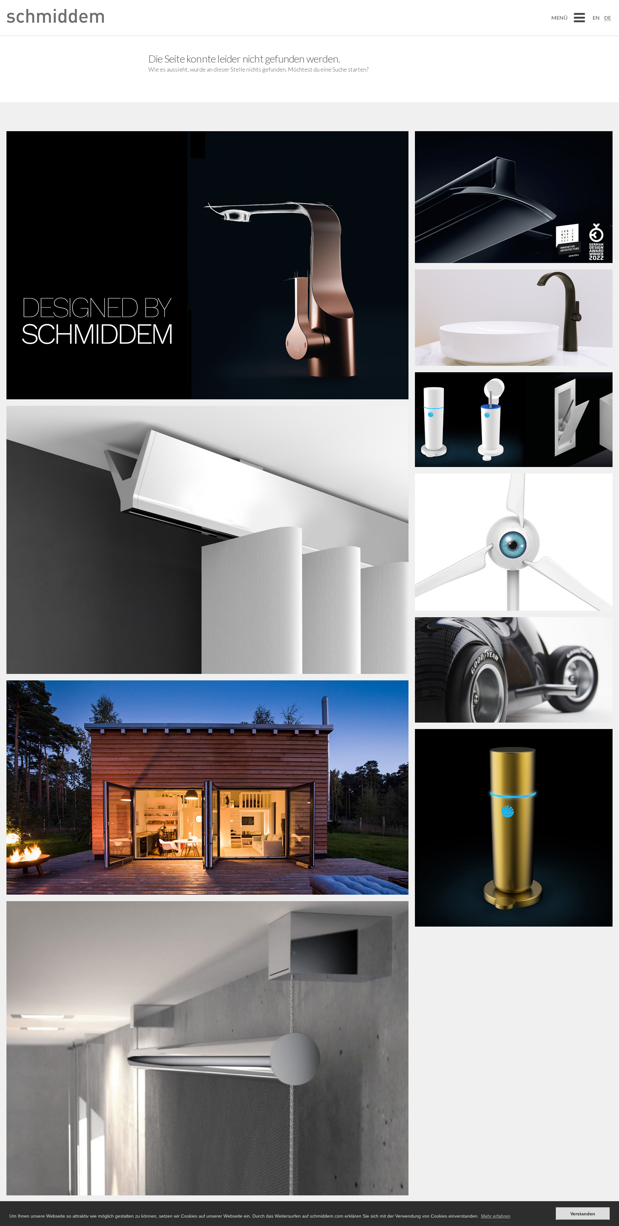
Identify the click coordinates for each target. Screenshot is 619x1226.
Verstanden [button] (582, 1213)
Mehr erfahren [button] (495, 1216)
